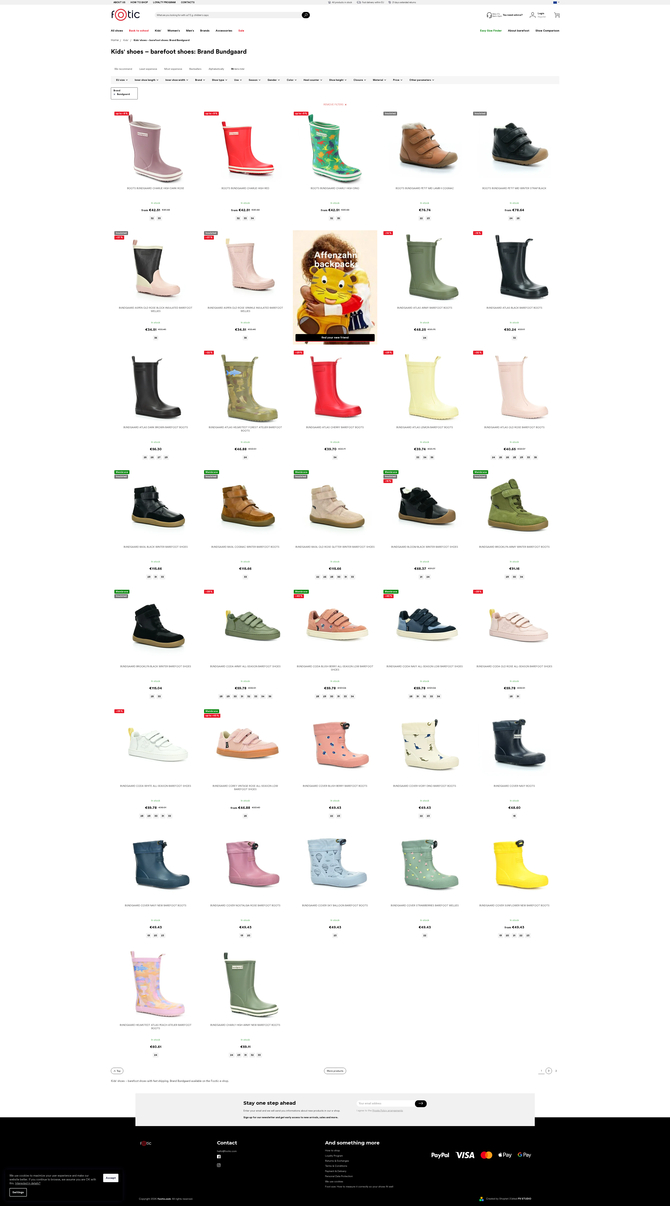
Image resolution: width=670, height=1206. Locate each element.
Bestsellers (195, 68)
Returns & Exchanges (337, 1160)
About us (119, 2)
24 (511, 218)
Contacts (187, 2)
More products (335, 1070)
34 (252, 218)
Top (119, 1070)
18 (514, 816)
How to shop (139, 2)
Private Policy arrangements (387, 1110)
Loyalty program (164, 2)
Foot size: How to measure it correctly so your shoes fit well (359, 1186)
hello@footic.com (227, 1151)
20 (155, 935)
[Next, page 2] (549, 1071)
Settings (18, 1192)
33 (159, 218)
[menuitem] (117, 30)
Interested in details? (27, 1183)
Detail (154, 179)
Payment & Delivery (335, 1171)
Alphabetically (216, 68)
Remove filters (333, 104)
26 (152, 457)
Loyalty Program (334, 1155)
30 (338, 577)
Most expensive (173, 68)
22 (421, 218)
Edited (520, 1198)
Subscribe (421, 1103)
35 (338, 218)
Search (306, 15)
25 (518, 218)
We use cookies (334, 1181)
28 (514, 457)
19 (148, 935)
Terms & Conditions (336, 1165)
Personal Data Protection (339, 1176)
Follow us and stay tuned (219, 1156)
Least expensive (148, 68)
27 (159, 457)
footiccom (219, 1165)
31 (155, 577)
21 (421, 577)
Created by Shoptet (497, 1198)
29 (166, 457)
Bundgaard (123, 94)
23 (428, 218)
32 (152, 218)
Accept (111, 1178)
